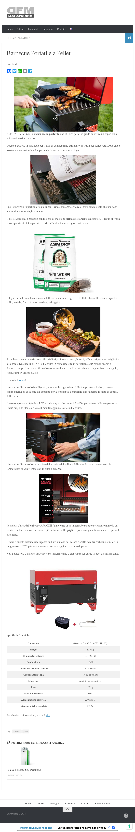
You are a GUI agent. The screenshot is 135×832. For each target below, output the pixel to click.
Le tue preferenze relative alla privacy (82, 827)
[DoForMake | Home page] (20, 12)
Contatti (61, 29)
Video (20, 29)
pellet (26, 731)
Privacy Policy (102, 803)
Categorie (48, 29)
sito (48, 715)
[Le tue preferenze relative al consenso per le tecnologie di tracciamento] (129, 826)
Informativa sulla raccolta (36, 827)
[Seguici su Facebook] (126, 816)
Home (9, 29)
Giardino (25, 38)
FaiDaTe (12, 38)
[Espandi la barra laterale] (129, 38)
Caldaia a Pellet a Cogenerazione (24, 769)
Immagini (33, 29)
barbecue (17, 731)
